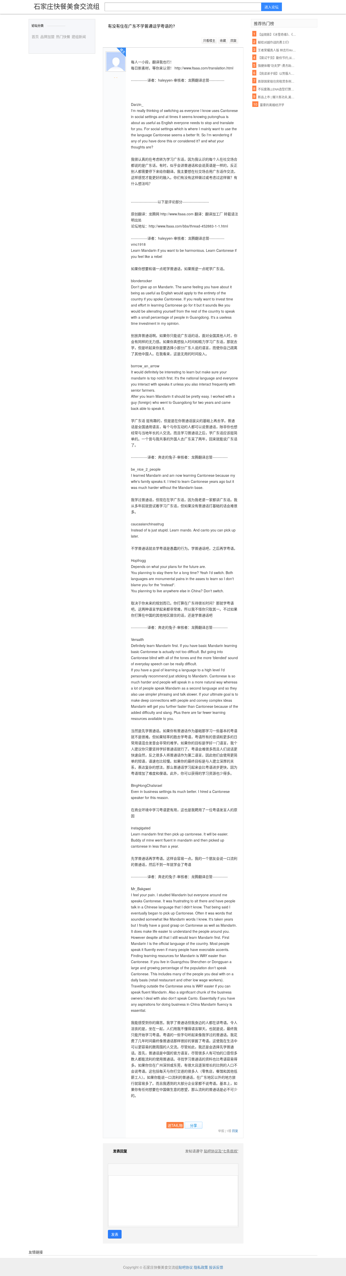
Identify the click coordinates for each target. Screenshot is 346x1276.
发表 (114, 1234)
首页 (35, 36)
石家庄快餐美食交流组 (67, 6)
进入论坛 (271, 6)
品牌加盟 (47, 36)
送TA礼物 (175, 1125)
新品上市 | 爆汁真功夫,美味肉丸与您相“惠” (277, 97)
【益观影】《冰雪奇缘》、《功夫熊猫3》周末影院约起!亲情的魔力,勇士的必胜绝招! (277, 34)
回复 (233, 40)
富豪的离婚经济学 (272, 105)
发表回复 (120, 1150)
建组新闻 (79, 36)
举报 (221, 1131)
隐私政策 (201, 1267)
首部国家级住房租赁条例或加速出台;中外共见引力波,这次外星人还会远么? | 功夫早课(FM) (277, 81)
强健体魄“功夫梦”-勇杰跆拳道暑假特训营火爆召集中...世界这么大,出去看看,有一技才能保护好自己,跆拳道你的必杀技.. (277, 65)
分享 (193, 1125)
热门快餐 (63, 36)
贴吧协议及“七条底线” (221, 1150)
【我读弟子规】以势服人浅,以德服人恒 (277, 73)
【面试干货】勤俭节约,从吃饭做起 (277, 57)
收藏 (223, 40)
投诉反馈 (216, 1267)
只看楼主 (209, 40)
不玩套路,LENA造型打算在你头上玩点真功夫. (277, 89)
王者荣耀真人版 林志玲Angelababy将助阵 (277, 50)
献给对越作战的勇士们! (273, 42)
